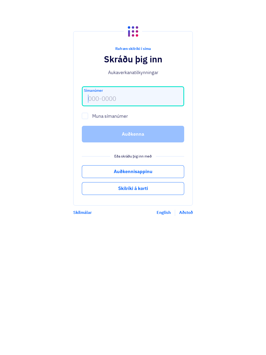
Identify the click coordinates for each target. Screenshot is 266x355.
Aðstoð (186, 212)
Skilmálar (82, 212)
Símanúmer (93, 90)
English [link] (164, 212)
